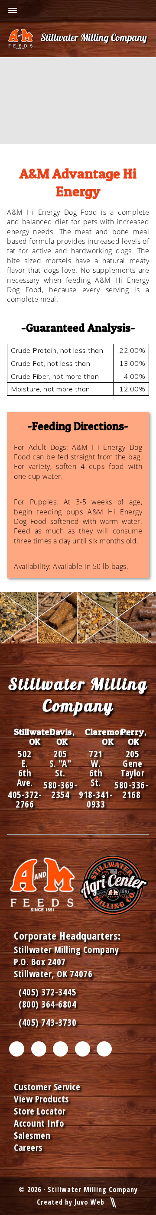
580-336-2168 (131, 789)
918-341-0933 (96, 799)
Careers (28, 1147)
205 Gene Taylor (132, 763)
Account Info (39, 1123)
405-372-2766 (25, 799)
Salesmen (32, 1135)
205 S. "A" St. (60, 763)
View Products (41, 1099)
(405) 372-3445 (45, 992)
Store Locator (40, 1111)
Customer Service (47, 1087)
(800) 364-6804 (47, 1004)
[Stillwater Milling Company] (78, 40)
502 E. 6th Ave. (25, 768)
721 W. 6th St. (96, 768)
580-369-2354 (60, 789)
